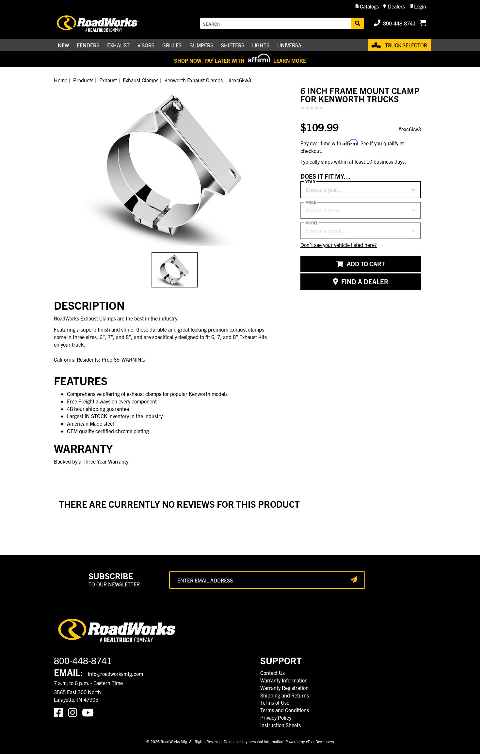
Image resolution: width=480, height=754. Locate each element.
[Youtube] (89, 711)
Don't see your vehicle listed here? (338, 245)
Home (60, 80)
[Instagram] (75, 711)
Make (310, 203)
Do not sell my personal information (253, 741)
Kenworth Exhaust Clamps (193, 80)
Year (310, 182)
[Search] (357, 23)
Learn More (289, 60)
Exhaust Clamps (140, 80)
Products (83, 80)
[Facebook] (61, 711)
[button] (367, 6)
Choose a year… (324, 190)
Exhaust (108, 80)
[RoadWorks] (107, 23)
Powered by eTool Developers (309, 741)
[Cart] (423, 23)
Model (311, 223)
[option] (175, 166)
